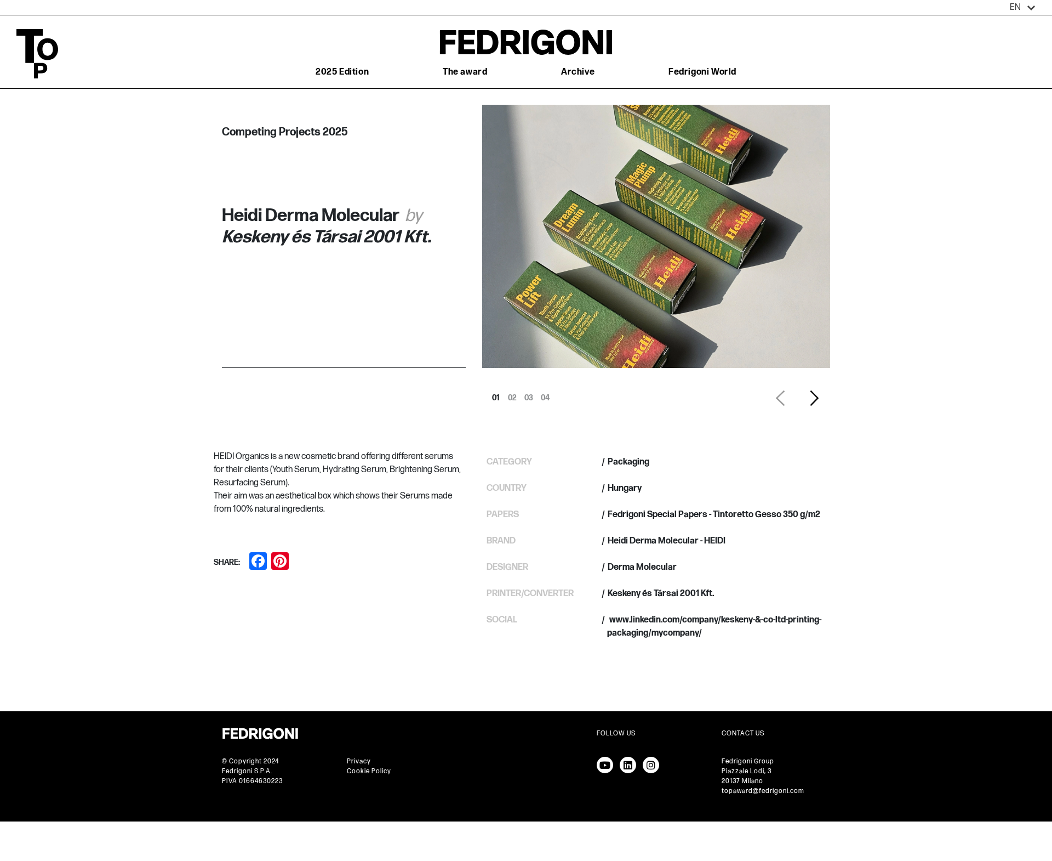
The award (465, 72)
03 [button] (528, 394)
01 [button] (496, 394)
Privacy (359, 761)
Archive (577, 72)
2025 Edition (342, 72)
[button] (1023, 7)
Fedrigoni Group (748, 761)
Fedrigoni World (702, 72)
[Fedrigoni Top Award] (526, 42)
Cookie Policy (369, 771)
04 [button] (545, 394)
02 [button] (512, 394)
